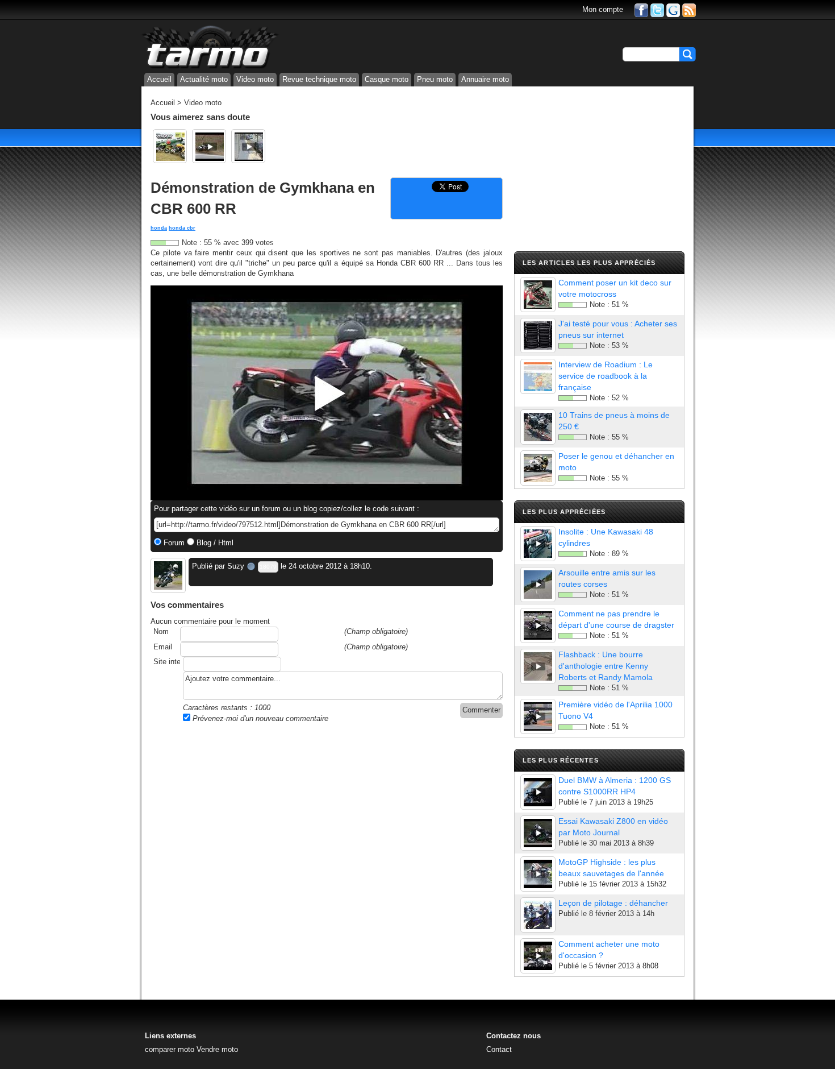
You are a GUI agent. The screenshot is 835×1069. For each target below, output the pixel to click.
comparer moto (169, 1049)
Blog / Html (213, 542)
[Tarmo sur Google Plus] (673, 9)
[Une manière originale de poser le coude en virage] (209, 146)
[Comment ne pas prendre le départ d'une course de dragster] (538, 625)
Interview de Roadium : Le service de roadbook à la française (605, 376)
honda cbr (182, 228)
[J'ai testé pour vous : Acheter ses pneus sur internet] (538, 335)
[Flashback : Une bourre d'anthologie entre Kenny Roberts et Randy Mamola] (538, 666)
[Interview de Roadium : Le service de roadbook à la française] (538, 376)
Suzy (235, 566)
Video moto (255, 79)
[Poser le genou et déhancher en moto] (538, 468)
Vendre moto (217, 1049)
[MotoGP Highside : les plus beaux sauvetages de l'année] (538, 874)
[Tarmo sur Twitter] (657, 9)
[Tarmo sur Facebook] (641, 9)
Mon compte (602, 9)
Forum (173, 542)
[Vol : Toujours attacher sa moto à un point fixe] (248, 146)
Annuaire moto (485, 79)
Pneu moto (435, 79)
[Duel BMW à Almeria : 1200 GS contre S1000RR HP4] (538, 792)
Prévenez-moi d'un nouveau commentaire (259, 718)
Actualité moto (204, 79)
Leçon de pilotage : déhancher (613, 903)
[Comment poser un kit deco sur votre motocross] (538, 294)
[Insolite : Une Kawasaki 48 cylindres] (538, 543)
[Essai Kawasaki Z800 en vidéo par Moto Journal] (538, 833)
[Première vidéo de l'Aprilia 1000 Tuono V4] (538, 716)
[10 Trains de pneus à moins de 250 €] (538, 427)
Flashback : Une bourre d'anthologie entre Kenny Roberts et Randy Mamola (605, 666)
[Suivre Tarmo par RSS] (689, 9)
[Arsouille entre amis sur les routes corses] (538, 584)
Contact (499, 1049)
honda (159, 228)
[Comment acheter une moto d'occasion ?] (538, 955)
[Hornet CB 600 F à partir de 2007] (170, 146)
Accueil (159, 79)
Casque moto (386, 79)
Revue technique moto (319, 79)
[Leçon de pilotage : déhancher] (538, 915)
